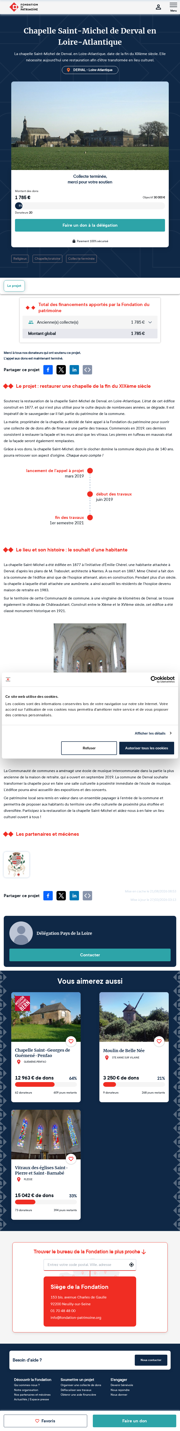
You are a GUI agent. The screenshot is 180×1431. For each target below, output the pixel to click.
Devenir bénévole (122, 1385)
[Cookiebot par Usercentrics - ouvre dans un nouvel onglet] (154, 679)
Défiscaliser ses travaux (76, 1390)
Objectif (154, 197)
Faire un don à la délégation (90, 225)
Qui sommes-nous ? (27, 1385)
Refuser (89, 748)
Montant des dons (26, 191)
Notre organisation (26, 1390)
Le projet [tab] (14, 286)
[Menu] (173, 5)
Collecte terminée (81, 259)
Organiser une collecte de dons (81, 1385)
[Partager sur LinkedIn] (74, 369)
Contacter (90, 955)
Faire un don (134, 1421)
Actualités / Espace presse (31, 1399)
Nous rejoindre (120, 1390)
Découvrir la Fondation (32, 1379)
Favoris (48, 1421)
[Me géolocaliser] (131, 1264)
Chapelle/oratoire (47, 259)
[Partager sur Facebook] (48, 369)
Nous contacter (151, 1360)
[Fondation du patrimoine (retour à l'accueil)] (23, 7)
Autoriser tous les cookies (146, 748)
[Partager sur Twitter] (61, 369)
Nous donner (119, 1394)
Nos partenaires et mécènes (32, 1394)
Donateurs (23, 212)
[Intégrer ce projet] (87, 369)
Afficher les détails (150, 733)
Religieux (20, 259)
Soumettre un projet (77, 1379)
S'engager (119, 1379)
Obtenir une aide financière (78, 1394)
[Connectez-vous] (158, 7)
